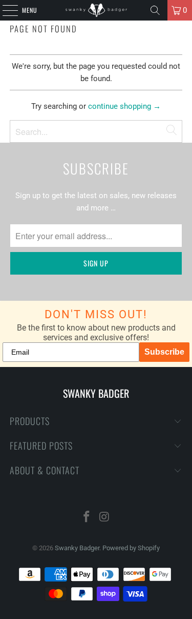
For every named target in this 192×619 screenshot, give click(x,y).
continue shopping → (124, 106)
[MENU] (4, 10)
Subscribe (164, 351)
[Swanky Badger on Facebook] (86, 517)
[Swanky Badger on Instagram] (104, 517)
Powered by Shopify (131, 548)
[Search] (155, 10)
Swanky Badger (77, 548)
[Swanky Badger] (96, 10)
